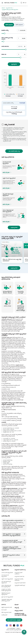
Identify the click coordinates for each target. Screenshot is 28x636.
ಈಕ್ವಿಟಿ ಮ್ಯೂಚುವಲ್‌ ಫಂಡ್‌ (6, 607)
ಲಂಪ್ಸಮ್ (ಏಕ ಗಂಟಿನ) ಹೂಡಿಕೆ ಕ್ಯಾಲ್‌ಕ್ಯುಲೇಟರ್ (6, 589)
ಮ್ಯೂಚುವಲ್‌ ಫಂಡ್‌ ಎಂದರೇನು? (18, 573)
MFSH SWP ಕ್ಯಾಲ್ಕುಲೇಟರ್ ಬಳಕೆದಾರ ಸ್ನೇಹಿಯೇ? (11, 555)
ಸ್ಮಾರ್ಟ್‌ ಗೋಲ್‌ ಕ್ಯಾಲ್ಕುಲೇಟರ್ (7, 579)
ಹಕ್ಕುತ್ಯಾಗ (18, 628)
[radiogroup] (14, 24)
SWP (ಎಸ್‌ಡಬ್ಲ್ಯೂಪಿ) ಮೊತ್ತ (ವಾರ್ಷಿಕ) (7, 38)
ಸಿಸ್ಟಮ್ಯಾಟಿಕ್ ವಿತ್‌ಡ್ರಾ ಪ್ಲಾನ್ (6, 319)
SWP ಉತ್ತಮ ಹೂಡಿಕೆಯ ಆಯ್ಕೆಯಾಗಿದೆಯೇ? (13, 520)
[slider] (4, 33)
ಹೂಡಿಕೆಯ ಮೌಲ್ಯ (4, 30)
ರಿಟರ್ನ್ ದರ (3, 54)
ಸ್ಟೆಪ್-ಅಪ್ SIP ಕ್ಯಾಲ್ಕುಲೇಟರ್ (7, 597)
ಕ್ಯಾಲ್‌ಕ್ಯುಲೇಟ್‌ (14, 64)
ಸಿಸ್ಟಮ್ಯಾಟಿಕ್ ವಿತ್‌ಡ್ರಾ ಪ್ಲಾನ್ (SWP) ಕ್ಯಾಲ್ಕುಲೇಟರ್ (10, 9)
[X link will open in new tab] (14, 625)
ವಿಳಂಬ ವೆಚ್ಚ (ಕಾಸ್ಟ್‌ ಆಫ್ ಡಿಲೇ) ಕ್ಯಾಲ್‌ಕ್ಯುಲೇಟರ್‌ (6, 586)
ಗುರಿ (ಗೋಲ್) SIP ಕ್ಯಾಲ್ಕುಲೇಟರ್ (5, 575)
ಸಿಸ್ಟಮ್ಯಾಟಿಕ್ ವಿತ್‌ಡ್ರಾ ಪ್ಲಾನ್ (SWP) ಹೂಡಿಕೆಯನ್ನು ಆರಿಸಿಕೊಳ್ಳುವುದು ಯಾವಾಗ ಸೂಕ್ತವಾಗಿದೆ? (12, 548)
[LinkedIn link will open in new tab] (17, 625)
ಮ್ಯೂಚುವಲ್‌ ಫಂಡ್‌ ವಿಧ (19, 576)
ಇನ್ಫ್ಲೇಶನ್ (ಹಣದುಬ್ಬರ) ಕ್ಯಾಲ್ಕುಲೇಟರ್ (6, 582)
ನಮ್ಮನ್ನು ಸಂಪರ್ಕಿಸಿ (19, 610)
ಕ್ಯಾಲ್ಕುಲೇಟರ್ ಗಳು (9, 7)
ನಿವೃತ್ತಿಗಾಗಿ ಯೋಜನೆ (19, 365)
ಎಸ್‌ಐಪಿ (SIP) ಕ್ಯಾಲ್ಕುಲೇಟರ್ (7, 572)
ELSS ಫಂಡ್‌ (3, 610)
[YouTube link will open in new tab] (21, 625)
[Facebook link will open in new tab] (7, 625)
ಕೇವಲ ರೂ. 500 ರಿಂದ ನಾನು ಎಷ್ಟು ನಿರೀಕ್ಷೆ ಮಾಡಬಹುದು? (12, 260)
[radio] (9, 24)
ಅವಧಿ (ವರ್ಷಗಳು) (5, 46)
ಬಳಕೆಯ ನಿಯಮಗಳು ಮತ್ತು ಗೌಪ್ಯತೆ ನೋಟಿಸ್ (13, 629)
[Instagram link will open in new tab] (10, 625)
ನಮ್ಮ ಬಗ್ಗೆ (17, 607)
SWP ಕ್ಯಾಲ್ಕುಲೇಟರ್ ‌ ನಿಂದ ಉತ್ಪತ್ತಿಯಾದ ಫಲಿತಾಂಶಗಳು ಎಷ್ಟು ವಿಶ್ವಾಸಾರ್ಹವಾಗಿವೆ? (12, 534)
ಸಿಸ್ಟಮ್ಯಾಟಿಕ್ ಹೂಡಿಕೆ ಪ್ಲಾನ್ (20, 585)
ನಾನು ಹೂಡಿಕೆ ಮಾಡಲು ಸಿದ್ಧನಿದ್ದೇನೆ (14, 620)
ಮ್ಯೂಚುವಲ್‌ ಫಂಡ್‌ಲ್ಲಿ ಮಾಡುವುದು (19, 579)
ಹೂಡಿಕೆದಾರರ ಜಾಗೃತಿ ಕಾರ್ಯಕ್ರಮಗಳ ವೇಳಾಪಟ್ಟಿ (20, 614)
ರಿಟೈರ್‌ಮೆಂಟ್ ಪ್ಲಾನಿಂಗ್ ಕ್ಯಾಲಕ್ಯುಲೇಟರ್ (5, 593)
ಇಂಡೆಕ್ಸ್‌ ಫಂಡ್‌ (4, 615)
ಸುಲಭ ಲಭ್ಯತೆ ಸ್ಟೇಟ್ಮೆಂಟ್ (11, 628)
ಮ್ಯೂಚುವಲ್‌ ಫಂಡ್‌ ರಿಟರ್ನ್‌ (20, 582)
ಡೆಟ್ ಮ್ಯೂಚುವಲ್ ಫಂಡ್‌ (6, 612)
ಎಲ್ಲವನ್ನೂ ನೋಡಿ (14, 227)
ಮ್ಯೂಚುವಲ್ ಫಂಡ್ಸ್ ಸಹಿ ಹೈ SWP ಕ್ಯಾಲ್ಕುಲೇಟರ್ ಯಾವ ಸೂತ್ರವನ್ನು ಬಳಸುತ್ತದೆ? (12, 541)
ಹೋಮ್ (3, 7)
